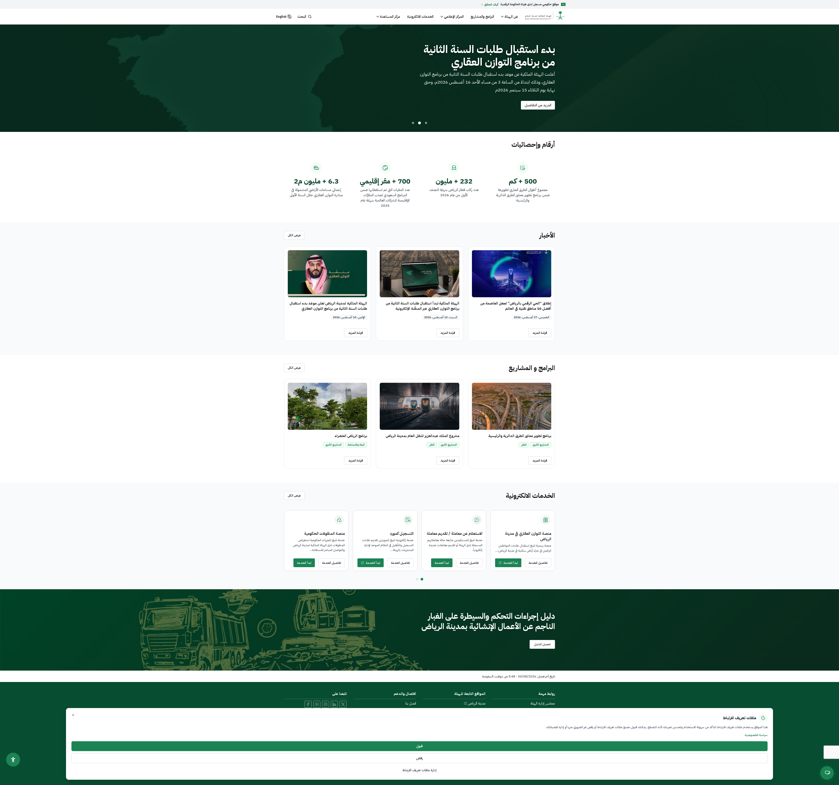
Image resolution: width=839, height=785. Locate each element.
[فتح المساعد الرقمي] (827, 773)
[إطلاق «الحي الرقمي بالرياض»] (426, 123)
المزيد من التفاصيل (538, 105)
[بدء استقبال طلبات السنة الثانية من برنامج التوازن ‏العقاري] (419, 123)
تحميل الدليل (542, 644)
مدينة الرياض (476, 703)
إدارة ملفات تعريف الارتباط (419, 770)
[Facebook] (308, 704)
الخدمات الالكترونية (420, 16)
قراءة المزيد (539, 332)
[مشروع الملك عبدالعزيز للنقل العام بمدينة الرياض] (419, 406)
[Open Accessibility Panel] (13, 760)
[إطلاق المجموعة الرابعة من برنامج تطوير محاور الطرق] (413, 123)
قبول (419, 746)
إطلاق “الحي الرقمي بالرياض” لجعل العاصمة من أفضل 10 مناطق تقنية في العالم (515, 306)
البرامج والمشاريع (482, 16)
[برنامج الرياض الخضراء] (327, 406)
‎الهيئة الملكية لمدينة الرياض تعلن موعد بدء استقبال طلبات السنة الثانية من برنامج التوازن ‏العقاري (328, 306)
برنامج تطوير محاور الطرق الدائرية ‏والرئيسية (519, 436)
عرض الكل (294, 235)
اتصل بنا (411, 703)
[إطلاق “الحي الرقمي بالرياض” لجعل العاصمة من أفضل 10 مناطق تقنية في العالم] (511, 274)
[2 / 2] (417, 579)
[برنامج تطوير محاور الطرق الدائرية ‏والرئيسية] (511, 406)
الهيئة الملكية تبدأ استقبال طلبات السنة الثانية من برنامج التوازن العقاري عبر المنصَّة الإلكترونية (422, 306)
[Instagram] (325, 704)
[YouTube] (316, 704)
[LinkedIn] (334, 704)
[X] (343, 704)
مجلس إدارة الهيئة (542, 703)
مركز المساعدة (390, 16)
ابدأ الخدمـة (510, 563)
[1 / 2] (422, 579)
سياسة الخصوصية (756, 735)
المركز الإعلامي (454, 16)
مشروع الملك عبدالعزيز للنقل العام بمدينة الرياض (422, 436)
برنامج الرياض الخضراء (351, 436)
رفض (419, 758)
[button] (489, 4)
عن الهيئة (511, 16)
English (281, 16)
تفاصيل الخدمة (538, 563)
